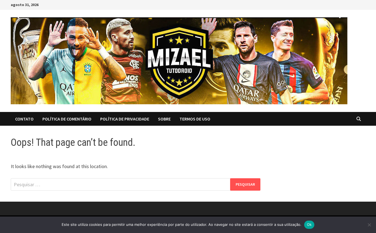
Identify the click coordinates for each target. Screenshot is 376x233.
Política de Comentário (66, 119)
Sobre (164, 119)
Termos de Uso (194, 119)
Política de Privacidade (124, 119)
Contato (24, 119)
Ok (309, 224)
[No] (369, 224)
